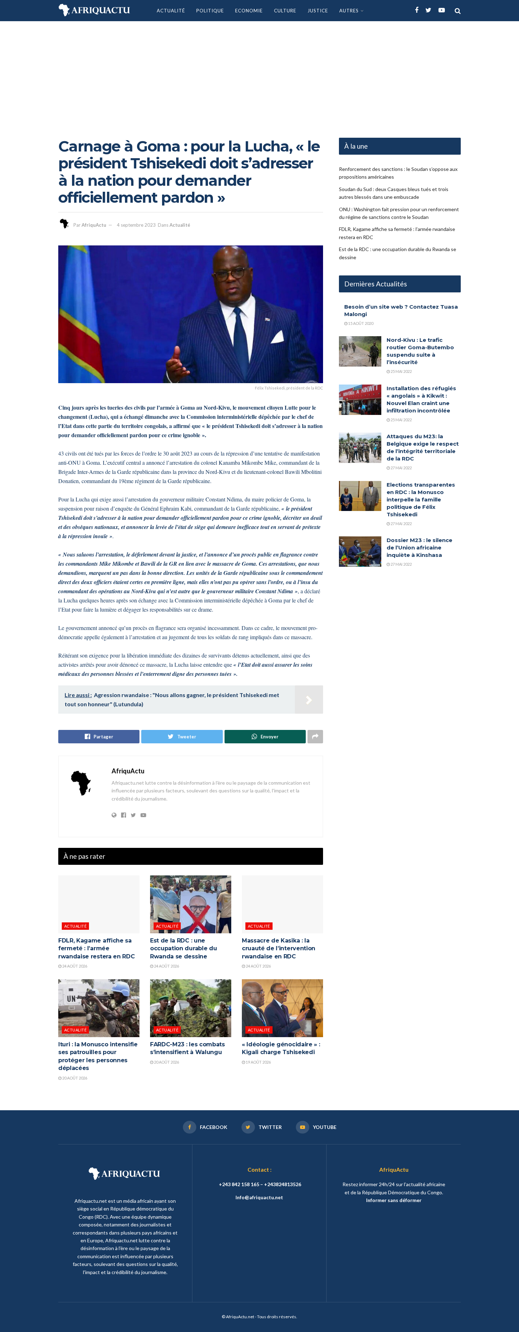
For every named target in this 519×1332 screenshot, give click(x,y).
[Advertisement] (259, 74)
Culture (285, 10)
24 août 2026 (74, 966)
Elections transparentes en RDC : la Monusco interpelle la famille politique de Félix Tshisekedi (421, 499)
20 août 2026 (74, 1078)
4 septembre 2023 (136, 225)
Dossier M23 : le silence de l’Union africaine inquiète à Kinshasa (419, 547)
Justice (318, 10)
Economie (249, 10)
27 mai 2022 (401, 467)
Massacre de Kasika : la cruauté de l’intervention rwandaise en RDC (278, 948)
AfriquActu (94, 225)
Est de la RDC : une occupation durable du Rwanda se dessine (183, 948)
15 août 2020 (360, 323)
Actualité (171, 10)
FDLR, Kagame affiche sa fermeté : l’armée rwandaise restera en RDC (96, 948)
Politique (210, 10)
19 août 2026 (258, 1062)
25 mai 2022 (401, 371)
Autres (349, 10)
